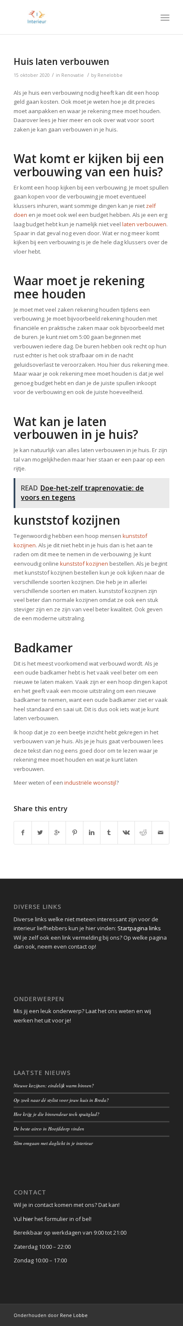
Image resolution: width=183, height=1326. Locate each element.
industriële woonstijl (90, 782)
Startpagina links (139, 928)
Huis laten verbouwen (61, 61)
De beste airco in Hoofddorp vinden (49, 1128)
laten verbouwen (144, 224)
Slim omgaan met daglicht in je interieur (53, 1143)
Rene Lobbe (74, 1315)
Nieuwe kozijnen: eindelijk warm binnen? (54, 1085)
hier (28, 1219)
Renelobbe (110, 75)
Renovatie (72, 75)
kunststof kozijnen (84, 563)
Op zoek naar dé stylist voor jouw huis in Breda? (61, 1100)
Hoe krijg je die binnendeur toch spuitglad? (57, 1114)
